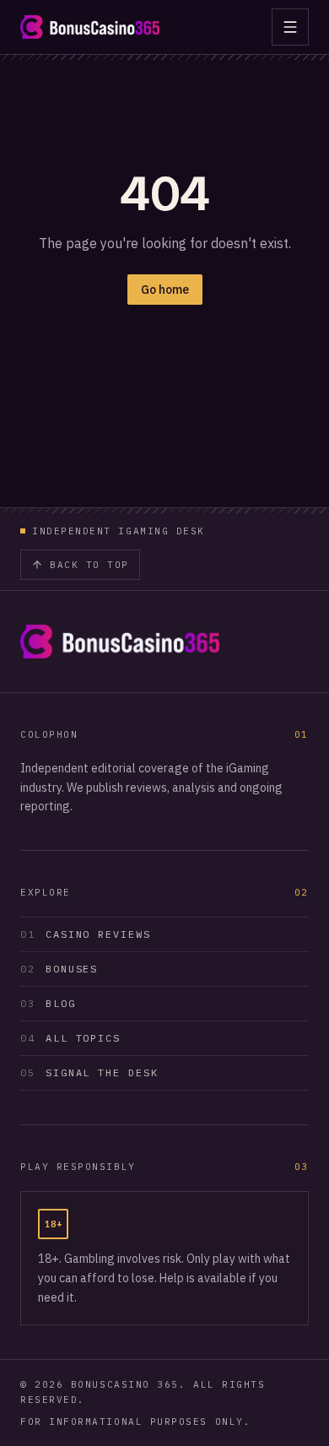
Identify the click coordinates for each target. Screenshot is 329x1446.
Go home (165, 289)
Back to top (89, 565)
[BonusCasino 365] (89, 27)
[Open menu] (290, 27)
